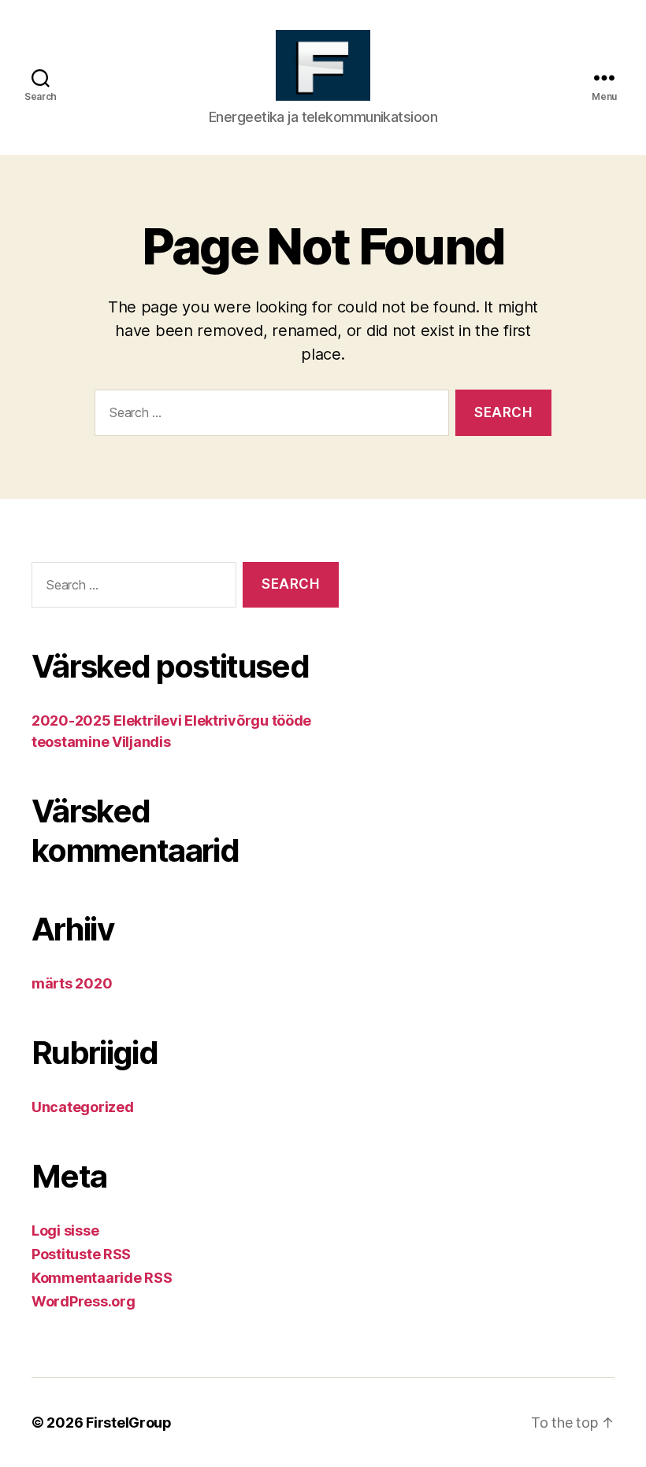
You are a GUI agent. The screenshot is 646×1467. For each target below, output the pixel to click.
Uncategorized (83, 1107)
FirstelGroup (129, 1422)
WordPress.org (84, 1301)
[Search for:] (268, 416)
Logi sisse (65, 1230)
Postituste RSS (81, 1254)
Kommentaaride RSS (102, 1277)
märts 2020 (72, 983)
